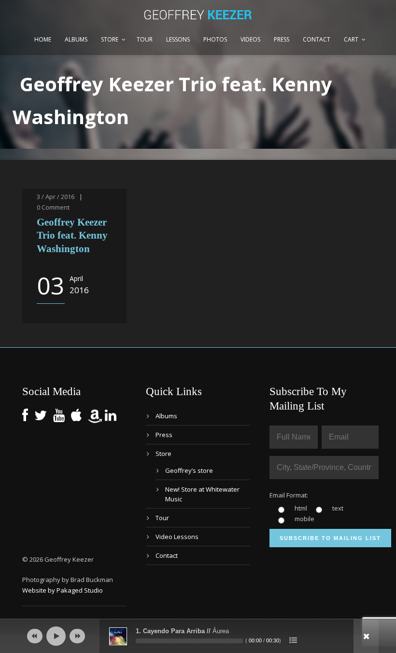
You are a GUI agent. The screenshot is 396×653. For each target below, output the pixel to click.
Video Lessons (177, 536)
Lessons (178, 39)
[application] (198, 636)
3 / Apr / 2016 (55, 196)
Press (281, 39)
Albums (76, 39)
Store (109, 39)
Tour (145, 39)
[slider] (189, 641)
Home (42, 39)
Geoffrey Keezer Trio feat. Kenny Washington (72, 235)
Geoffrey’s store (189, 470)
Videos (250, 39)
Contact (316, 39)
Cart (351, 39)
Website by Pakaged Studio (62, 590)
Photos (215, 39)
